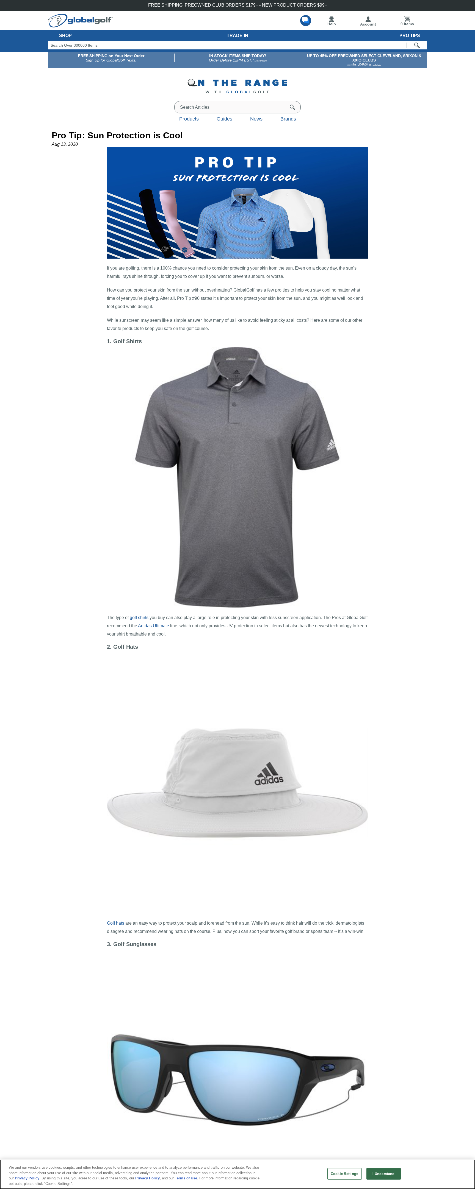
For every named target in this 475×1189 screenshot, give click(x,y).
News (256, 119)
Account (368, 24)
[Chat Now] (305, 20)
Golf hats (115, 923)
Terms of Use (186, 1178)
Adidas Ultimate (153, 625)
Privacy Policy (27, 1178)
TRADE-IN (237, 35)
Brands (288, 119)
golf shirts (139, 617)
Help (331, 24)
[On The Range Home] (237, 87)
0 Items (407, 24)
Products (189, 119)
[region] (237, 1174)
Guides (224, 119)
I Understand (383, 1174)
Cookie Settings (344, 1174)
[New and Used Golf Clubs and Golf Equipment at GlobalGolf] (80, 25)
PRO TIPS (409, 35)
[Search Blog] (292, 107)
